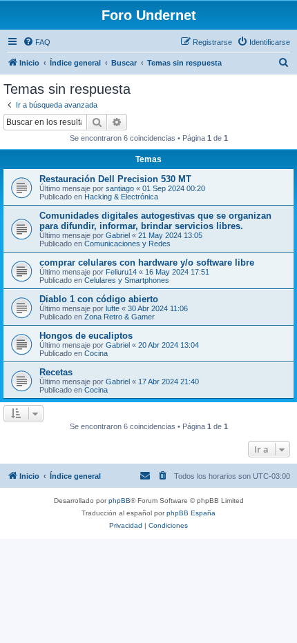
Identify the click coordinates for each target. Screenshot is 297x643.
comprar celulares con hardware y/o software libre (146, 262)
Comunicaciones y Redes (127, 243)
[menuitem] (36, 42)
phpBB (119, 500)
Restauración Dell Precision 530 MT (115, 179)
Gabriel (118, 235)
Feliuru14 (121, 272)
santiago (120, 188)
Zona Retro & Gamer (119, 317)
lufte (112, 308)
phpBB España (190, 513)
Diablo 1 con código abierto (98, 299)
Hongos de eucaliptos (86, 335)
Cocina (96, 353)
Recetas (56, 372)
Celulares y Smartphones (126, 280)
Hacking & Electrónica (121, 196)
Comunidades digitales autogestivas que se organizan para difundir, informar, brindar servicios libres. (155, 220)
